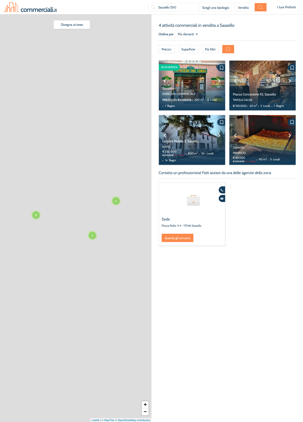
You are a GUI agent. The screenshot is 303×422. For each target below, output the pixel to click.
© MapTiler (108, 420)
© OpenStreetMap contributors (132, 420)
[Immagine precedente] (165, 85)
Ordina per (166, 34)
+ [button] (145, 405)
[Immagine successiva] (219, 85)
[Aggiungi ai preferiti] (221, 67)
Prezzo (166, 49)
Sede (166, 219)
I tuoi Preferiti (286, 7)
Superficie (188, 49)
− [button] (145, 412)
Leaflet (95, 420)
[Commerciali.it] (30, 7)
